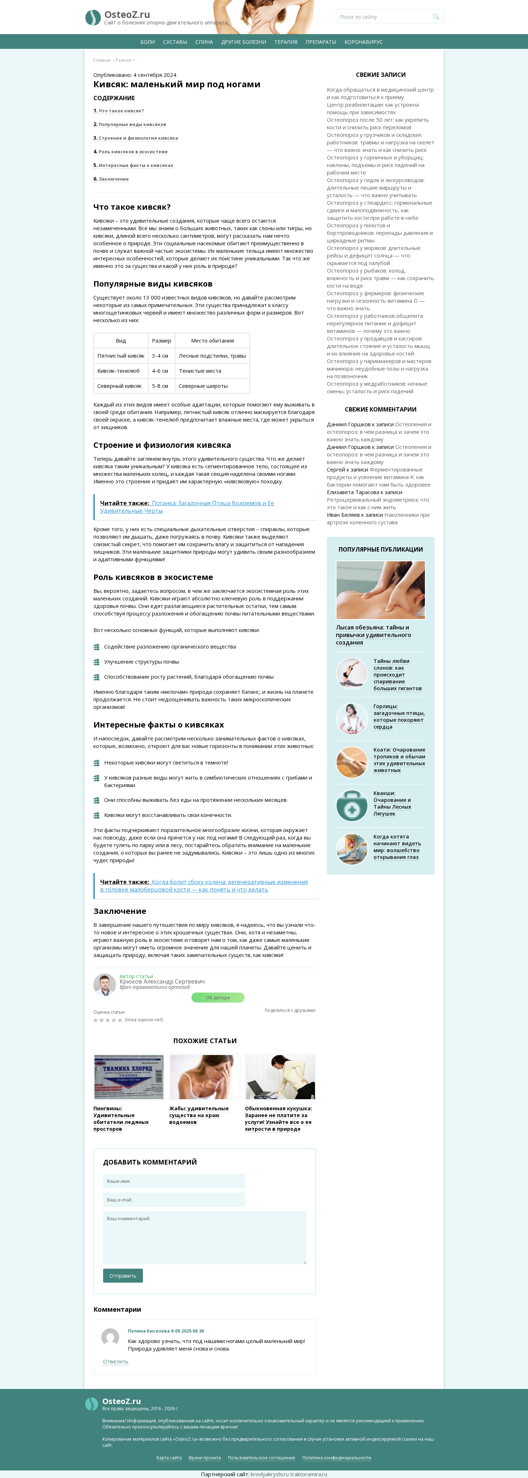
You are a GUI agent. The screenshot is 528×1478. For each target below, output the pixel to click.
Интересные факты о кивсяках (133, 165)
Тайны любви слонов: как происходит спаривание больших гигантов (398, 674)
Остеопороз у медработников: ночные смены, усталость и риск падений (377, 387)
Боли (147, 41)
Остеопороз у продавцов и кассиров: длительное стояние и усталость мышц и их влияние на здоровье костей (378, 346)
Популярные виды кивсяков (129, 124)
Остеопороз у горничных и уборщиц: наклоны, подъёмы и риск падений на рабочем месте (376, 165)
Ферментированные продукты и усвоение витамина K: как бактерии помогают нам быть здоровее (379, 477)
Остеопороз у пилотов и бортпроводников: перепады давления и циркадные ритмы (380, 233)
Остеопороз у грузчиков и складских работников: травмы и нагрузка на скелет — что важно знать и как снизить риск (380, 142)
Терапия (285, 41)
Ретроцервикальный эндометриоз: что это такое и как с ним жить (378, 503)
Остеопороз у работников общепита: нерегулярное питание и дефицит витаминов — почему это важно (375, 323)
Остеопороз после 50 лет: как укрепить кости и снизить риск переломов (378, 123)
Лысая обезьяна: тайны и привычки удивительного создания (373, 634)
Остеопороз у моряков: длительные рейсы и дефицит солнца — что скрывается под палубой (374, 255)
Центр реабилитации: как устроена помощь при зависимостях (373, 108)
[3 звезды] (109, 1020)
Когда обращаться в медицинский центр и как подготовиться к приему (380, 93)
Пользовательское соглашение (261, 1458)
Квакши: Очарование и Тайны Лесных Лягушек (392, 803)
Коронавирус (363, 41)
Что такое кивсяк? (118, 111)
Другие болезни (243, 41)
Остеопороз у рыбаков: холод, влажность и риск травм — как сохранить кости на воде (380, 278)
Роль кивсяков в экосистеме (130, 152)
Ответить (116, 1361)
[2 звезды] (102, 1020)
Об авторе (218, 997)
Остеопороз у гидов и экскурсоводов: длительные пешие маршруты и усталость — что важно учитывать (376, 187)
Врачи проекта (205, 1458)
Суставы (175, 41)
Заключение (111, 179)
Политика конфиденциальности (336, 1458)
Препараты (321, 41)
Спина (204, 41)
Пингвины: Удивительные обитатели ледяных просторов (121, 1118)
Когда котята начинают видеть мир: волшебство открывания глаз (397, 846)
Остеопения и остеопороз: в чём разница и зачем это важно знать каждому (379, 431)
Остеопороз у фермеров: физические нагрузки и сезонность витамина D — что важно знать (376, 300)
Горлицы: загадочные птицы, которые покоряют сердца (399, 716)
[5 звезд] (121, 1020)
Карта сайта (169, 1458)
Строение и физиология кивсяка (135, 138)
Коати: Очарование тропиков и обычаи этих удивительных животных (399, 759)
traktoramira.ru (308, 1474)
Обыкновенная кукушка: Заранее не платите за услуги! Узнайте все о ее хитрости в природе (278, 1118)
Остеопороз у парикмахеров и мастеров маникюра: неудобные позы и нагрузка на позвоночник (379, 368)
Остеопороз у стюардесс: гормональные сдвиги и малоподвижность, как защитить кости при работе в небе (379, 210)
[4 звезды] (115, 1020)
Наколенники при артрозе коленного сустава (378, 518)
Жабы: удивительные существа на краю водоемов (199, 1115)
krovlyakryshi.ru (270, 1474)
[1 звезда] (96, 1020)
